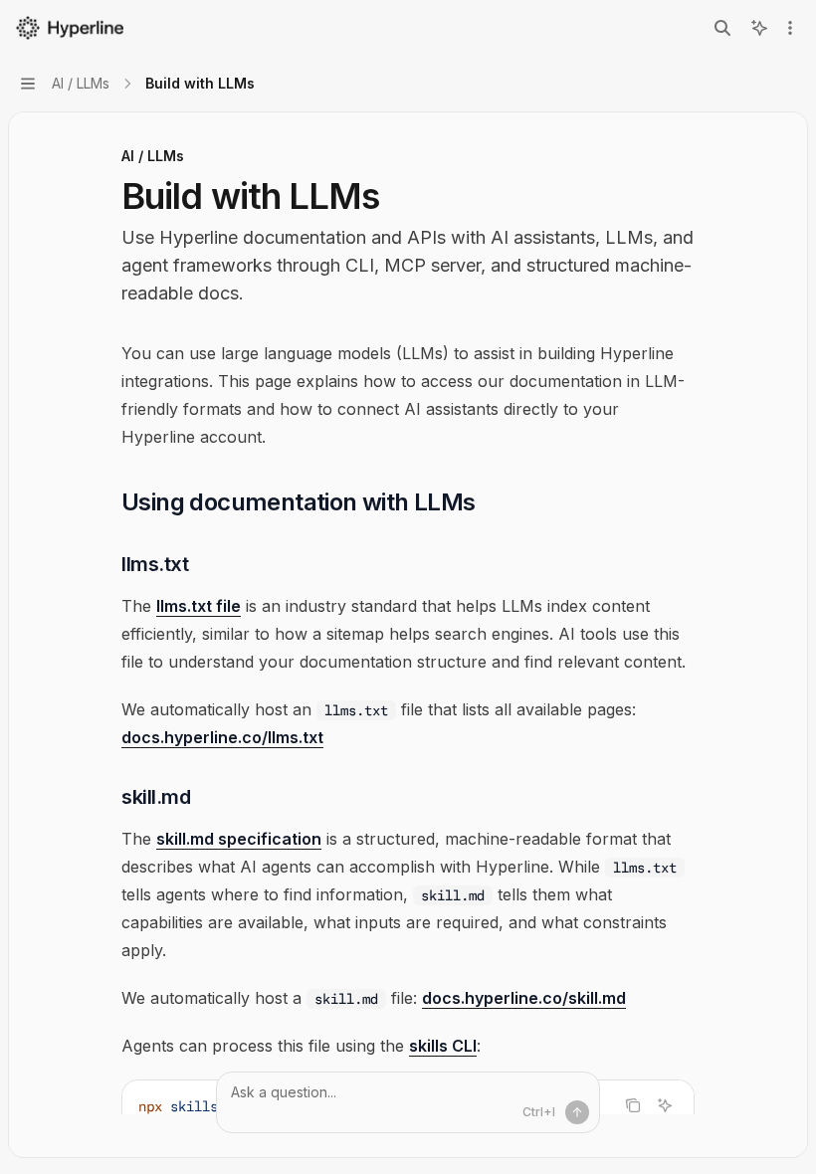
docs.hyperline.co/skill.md (524, 998)
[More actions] (790, 28)
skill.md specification (238, 839)
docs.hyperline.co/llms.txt (222, 737)
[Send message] (577, 1112)
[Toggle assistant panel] (759, 28)
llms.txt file (198, 606)
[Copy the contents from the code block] (633, 1105)
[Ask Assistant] (665, 1105)
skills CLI (443, 1046)
